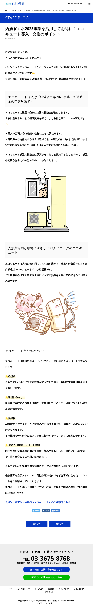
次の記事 (59, 524)
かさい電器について (23, 589)
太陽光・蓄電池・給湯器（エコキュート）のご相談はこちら (38, 502)
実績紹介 (51, 589)
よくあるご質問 (79, 589)
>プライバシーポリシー (46, 603)
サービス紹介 (39, 589)
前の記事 (36, 524)
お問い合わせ (49, 592)
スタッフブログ (64, 589)
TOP (10, 589)
